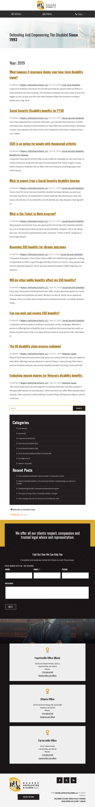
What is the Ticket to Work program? (33, 213)
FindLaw (82, 801)
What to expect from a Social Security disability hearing (45, 180)
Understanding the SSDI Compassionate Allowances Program (38, 488)
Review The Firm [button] (28, 797)
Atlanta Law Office (47, 717)
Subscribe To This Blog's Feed (24, 509)
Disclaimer (57, 798)
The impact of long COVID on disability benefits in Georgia (37, 493)
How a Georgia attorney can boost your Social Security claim (38, 499)
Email (37, 569)
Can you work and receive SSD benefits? (34, 313)
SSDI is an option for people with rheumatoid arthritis (43, 143)
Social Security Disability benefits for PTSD (37, 110)
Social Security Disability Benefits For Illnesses (33, 453)
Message (9, 583)
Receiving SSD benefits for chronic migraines (38, 246)
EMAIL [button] (49, 14)
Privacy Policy (74, 798)
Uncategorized (23, 458)
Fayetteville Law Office (47, 675)
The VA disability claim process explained (35, 346)
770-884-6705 (47, 672)
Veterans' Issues (69, 353)
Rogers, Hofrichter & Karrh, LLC (34, 85)
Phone (65, 569)
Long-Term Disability (71, 85)
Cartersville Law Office (47, 758)
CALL (80, 14)
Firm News (21, 428)
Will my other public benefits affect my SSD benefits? (43, 280)
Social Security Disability (73, 118)
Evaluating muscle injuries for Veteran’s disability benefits (46, 375)
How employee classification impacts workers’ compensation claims (41, 476)
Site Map (65, 798)
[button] (16, 13)
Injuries (20, 433)
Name (7, 569)
